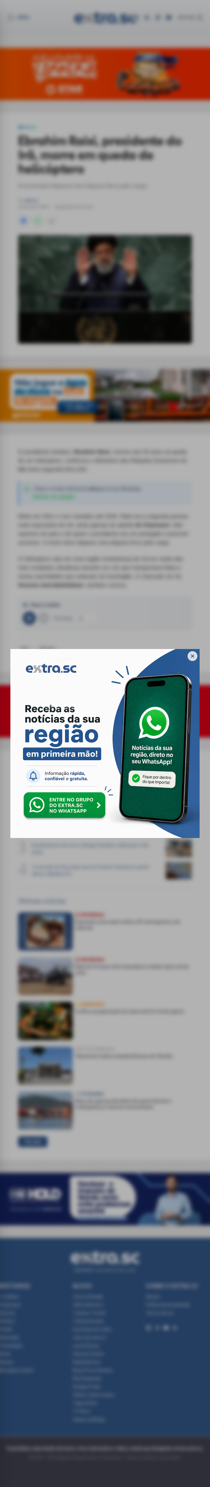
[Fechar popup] (192, 656)
